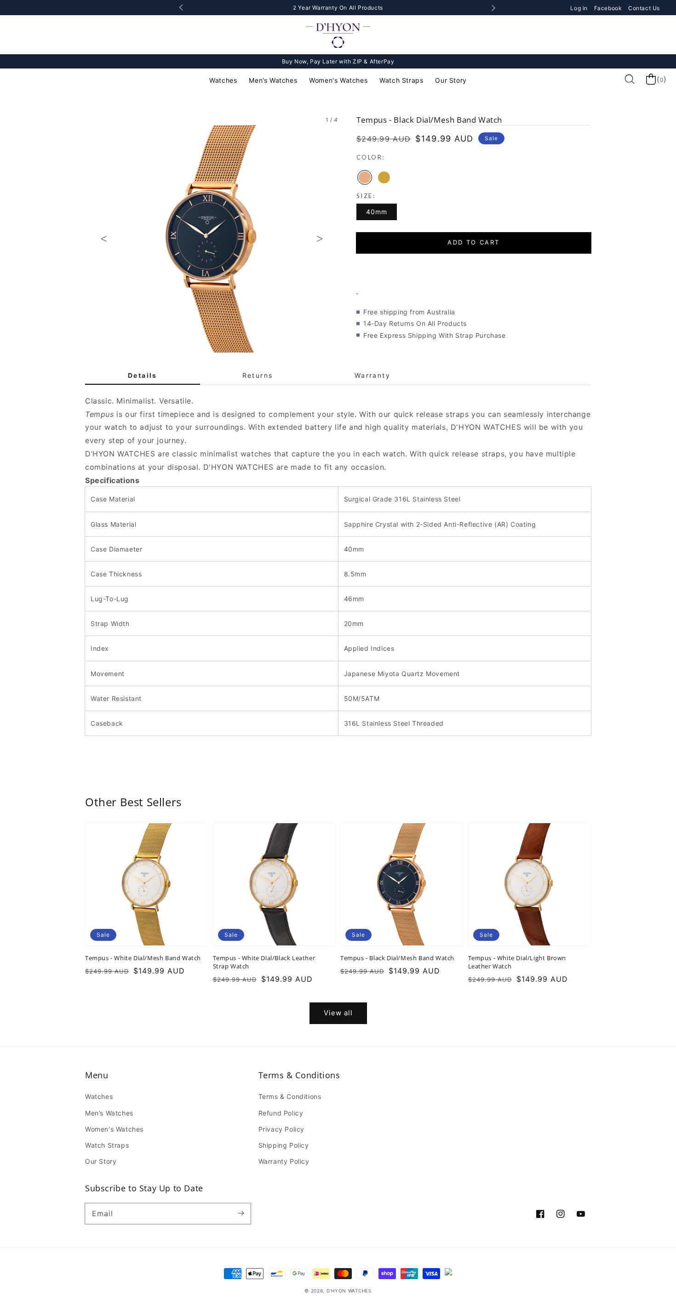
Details (142, 375)
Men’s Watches (273, 80)
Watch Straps (401, 80)
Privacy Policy (281, 1129)
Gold (384, 177)
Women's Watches (338, 80)
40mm (376, 212)
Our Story (450, 80)
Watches (223, 80)
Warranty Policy (283, 1161)
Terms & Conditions (289, 1096)
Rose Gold (365, 177)
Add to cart (473, 242)
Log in (579, 8)
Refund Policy (281, 1113)
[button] (473, 268)
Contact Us (644, 8)
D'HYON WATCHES (349, 1290)
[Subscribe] (240, 1213)
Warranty (372, 375)
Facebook (609, 8)
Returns (257, 375)
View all (338, 1012)
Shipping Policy (283, 1145)
